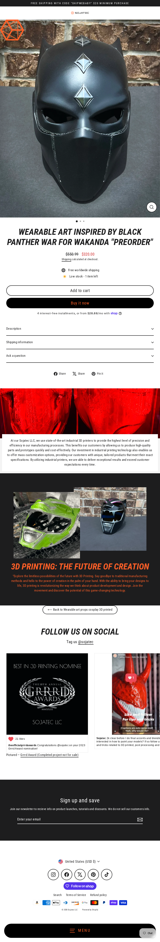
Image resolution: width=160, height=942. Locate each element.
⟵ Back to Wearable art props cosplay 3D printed (80, 609)
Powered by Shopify (90, 910)
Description (13, 329)
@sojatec (86, 642)
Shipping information (19, 342)
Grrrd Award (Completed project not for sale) (49, 755)
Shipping (66, 259)
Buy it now (80, 303)
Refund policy (98, 895)
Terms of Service (76, 895)
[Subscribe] (139, 819)
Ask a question (15, 356)
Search (57, 895)
